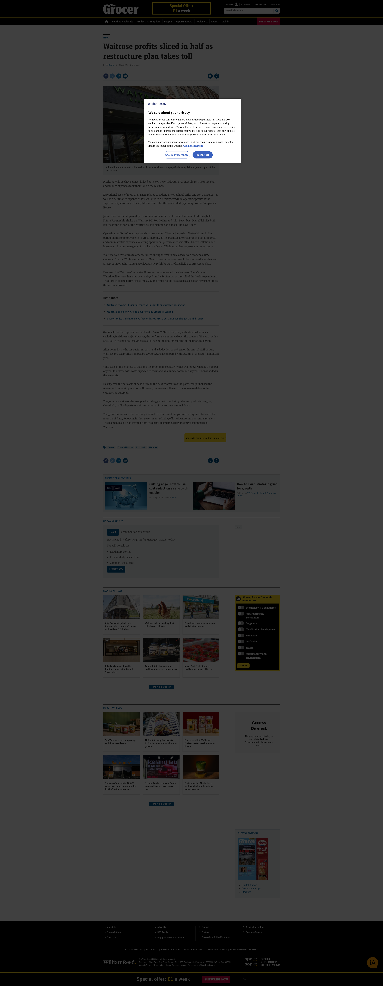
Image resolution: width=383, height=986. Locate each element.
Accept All (202, 155)
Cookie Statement (193, 145)
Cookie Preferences (177, 155)
